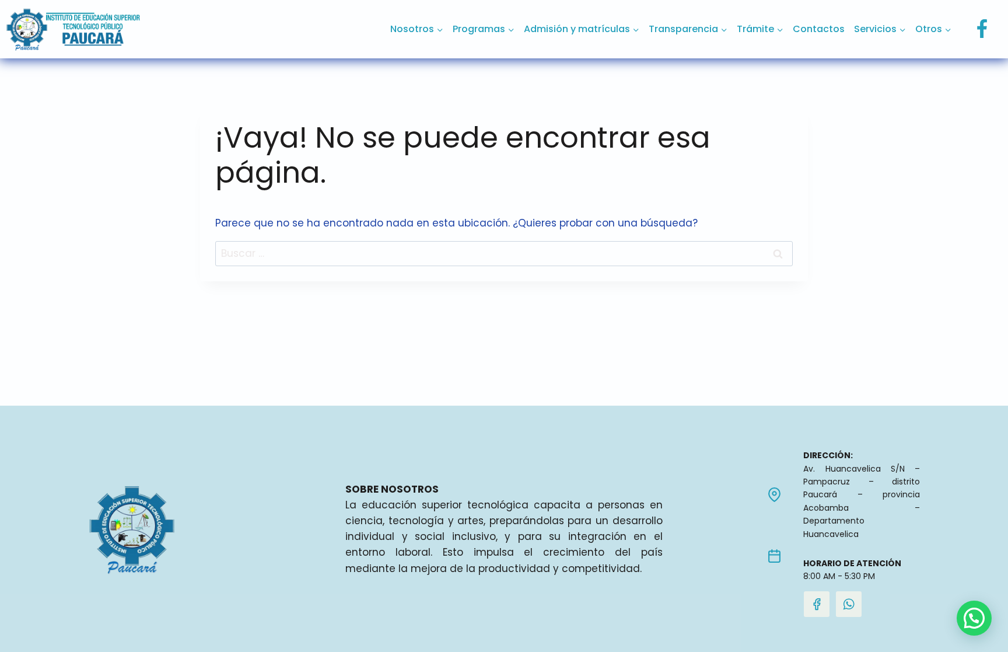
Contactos (819, 29)
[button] (974, 618)
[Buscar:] (504, 253)
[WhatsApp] (849, 604)
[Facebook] (982, 29)
